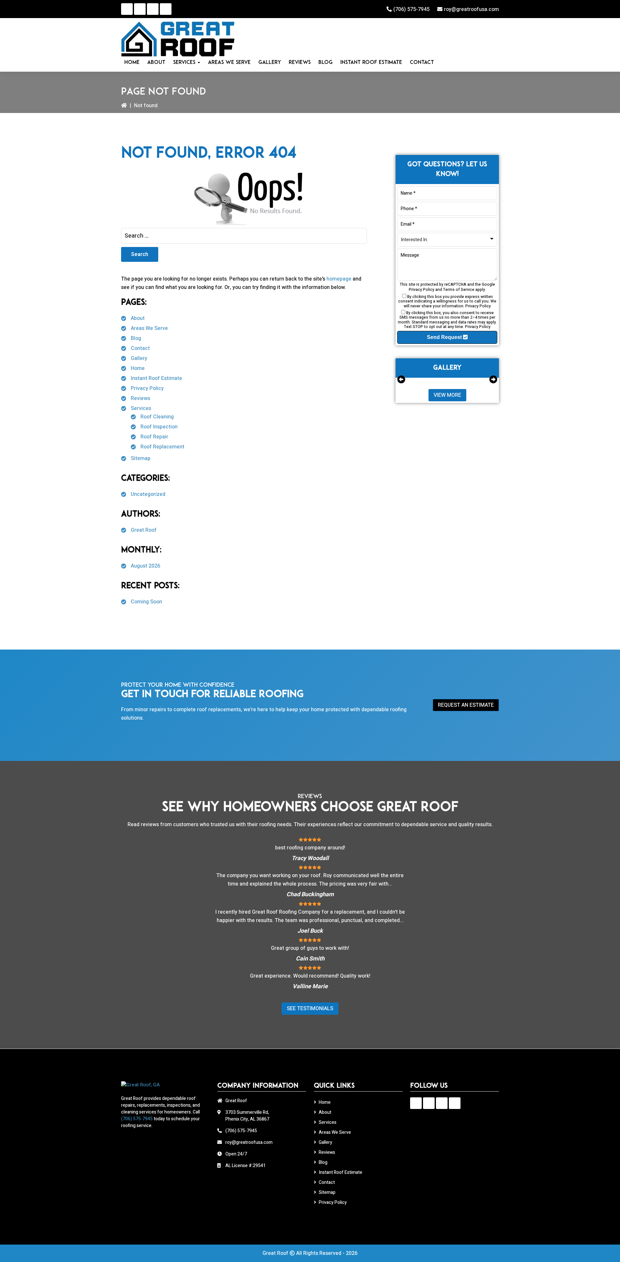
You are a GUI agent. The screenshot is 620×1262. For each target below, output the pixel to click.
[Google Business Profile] (127, 9)
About (138, 318)
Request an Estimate (466, 705)
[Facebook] (140, 9)
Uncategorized (148, 494)
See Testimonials (310, 1008)
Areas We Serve (149, 328)
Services (141, 408)
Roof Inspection (159, 427)
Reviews (140, 398)
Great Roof (144, 530)
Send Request (445, 337)
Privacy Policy (147, 388)
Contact (140, 348)
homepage (338, 279)
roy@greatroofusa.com (471, 9)
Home (138, 368)
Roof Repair (154, 437)
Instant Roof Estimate (156, 378)
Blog (136, 338)
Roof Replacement (162, 447)
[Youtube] (165, 9)
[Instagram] (153, 9)
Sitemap (140, 458)
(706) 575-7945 (411, 9)
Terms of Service (458, 289)
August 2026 (145, 566)
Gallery (139, 358)
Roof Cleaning (157, 417)
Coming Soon (146, 602)
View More (447, 395)
